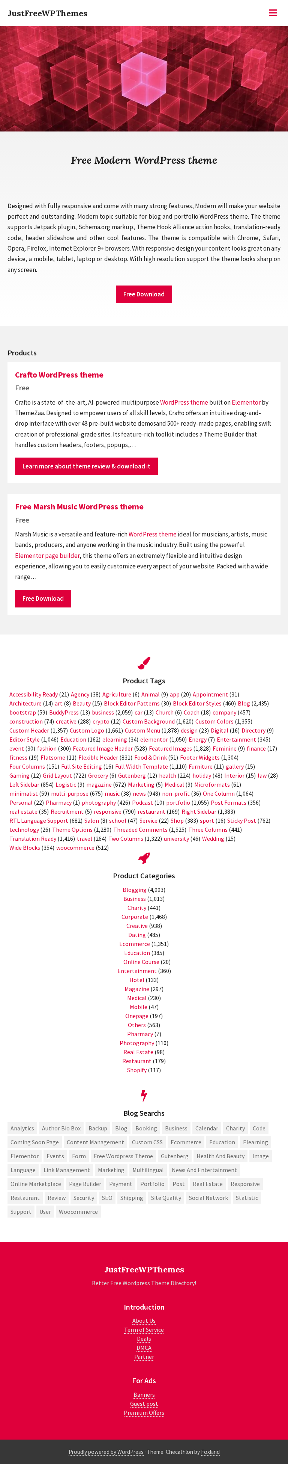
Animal (150, 694)
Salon (91, 820)
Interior (234, 775)
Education (73, 739)
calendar (206, 1128)
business (103, 712)
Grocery (98, 775)
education (222, 1142)
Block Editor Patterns (132, 703)
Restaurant (137, 1061)
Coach (192, 712)
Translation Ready (32, 838)
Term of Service (144, 1329)
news (139, 793)
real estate (23, 811)
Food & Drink (150, 757)
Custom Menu (142, 730)
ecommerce (186, 1142)
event (16, 748)
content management (95, 1142)
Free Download (144, 294)
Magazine (136, 989)
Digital (219, 730)
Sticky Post (241, 820)
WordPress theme (184, 402)
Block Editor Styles (197, 703)
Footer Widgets (200, 757)
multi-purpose (69, 793)
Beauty (82, 703)
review (57, 1197)
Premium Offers (144, 1412)
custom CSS (147, 1142)
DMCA (144, 1347)
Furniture (201, 766)
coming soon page (34, 1142)
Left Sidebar (24, 784)
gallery (235, 766)
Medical (174, 784)
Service (149, 820)
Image (260, 1156)
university (176, 838)
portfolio (178, 802)
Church (165, 712)
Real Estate (138, 1052)
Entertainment (236, 739)
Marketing (141, 784)
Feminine (225, 748)
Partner (144, 1356)
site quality (166, 1197)
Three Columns (208, 829)
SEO (107, 1197)
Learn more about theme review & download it (86, 466)
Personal (21, 802)
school (117, 820)
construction (26, 721)
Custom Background (149, 721)
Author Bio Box (61, 1128)
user (45, 1211)
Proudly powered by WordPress (106, 1451)
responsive (108, 811)
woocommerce (75, 847)
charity (235, 1128)
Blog (244, 703)
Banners (144, 1394)
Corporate (135, 916)
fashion (47, 748)
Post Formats (228, 802)
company (224, 712)
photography (99, 802)
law (262, 775)
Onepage (136, 1016)
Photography (137, 1043)
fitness (18, 757)
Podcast (142, 802)
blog (121, 1128)
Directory (254, 730)
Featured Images (170, 748)
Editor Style (24, 739)
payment (120, 1184)
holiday (201, 775)
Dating (137, 934)
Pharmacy (59, 802)
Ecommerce (134, 943)
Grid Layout (57, 775)
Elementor (246, 402)
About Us (144, 1320)
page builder (62, 555)
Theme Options (72, 829)
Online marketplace (35, 1184)
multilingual (148, 1170)
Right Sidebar (199, 811)
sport (207, 820)
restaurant (151, 811)
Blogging (135, 889)
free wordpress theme (123, 1156)
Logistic (66, 784)
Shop (177, 820)
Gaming (19, 775)
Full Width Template (141, 766)
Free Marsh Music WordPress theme (79, 506)
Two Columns (125, 838)
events (55, 1156)
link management (67, 1170)
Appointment (210, 694)
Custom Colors (214, 721)
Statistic (247, 1197)
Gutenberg (132, 775)
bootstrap (22, 712)
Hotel (136, 980)
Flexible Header (98, 757)
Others (137, 1025)
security (84, 1197)
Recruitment (67, 811)
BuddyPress (64, 712)
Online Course (141, 961)
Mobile (138, 1007)
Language (23, 1170)
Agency (80, 694)
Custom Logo (87, 730)
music (112, 793)
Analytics (22, 1128)
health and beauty (220, 1156)
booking (146, 1128)
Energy (198, 739)
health (167, 775)
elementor (154, 739)
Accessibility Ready (33, 694)
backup (97, 1128)
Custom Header (29, 730)
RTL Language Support (38, 820)
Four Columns (27, 766)
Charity (137, 907)
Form (79, 1156)
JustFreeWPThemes (47, 13)
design (189, 730)
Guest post (144, 1403)
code (259, 1128)
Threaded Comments (140, 829)
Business (134, 898)
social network (208, 1197)
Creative (137, 925)
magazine (99, 784)
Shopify (137, 1070)
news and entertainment (204, 1170)
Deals (144, 1338)
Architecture (25, 703)
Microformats (212, 784)
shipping (131, 1197)
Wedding (213, 838)
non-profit (176, 793)
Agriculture (116, 694)
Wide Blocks (24, 847)
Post (178, 1184)
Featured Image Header (103, 748)
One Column (219, 793)
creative (66, 721)
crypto (101, 721)
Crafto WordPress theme (59, 374)
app (175, 694)
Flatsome (52, 757)
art (59, 703)
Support (21, 1211)
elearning (114, 739)
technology (24, 829)
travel (84, 838)
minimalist (23, 793)
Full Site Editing (81, 766)
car (138, 712)
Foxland (210, 1451)
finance (256, 748)
